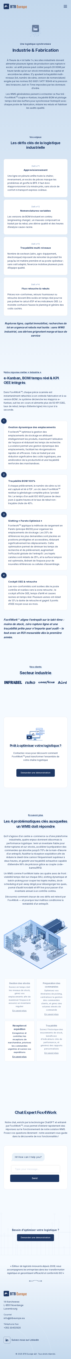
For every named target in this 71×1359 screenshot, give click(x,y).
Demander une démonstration (35, 772)
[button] (20, 998)
